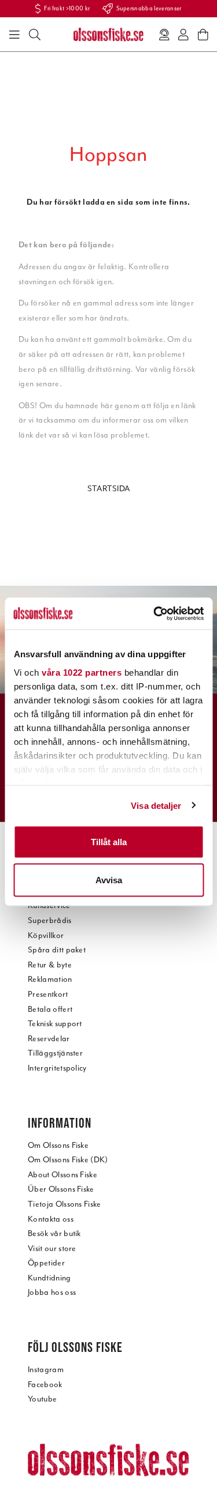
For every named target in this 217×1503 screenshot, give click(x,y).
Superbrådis (50, 920)
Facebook (45, 1384)
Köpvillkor (46, 935)
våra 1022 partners (82, 672)
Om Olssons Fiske (58, 1145)
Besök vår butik (54, 1233)
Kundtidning (49, 1278)
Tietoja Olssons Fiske (64, 1204)
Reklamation (50, 979)
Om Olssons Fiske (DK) (68, 1160)
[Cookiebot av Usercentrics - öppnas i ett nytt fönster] (154, 613)
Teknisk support (55, 1024)
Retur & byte (50, 965)
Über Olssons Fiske (61, 1189)
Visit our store (52, 1248)
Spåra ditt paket (57, 950)
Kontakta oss (50, 1219)
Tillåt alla (109, 842)
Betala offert (50, 1009)
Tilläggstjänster (55, 1053)
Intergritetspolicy (57, 1068)
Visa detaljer (156, 805)
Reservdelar (49, 1039)
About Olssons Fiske (62, 1175)
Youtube (42, 1399)
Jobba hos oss (52, 1292)
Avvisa (108, 879)
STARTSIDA (108, 489)
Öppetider (46, 1263)
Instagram (46, 1369)
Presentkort (48, 994)
